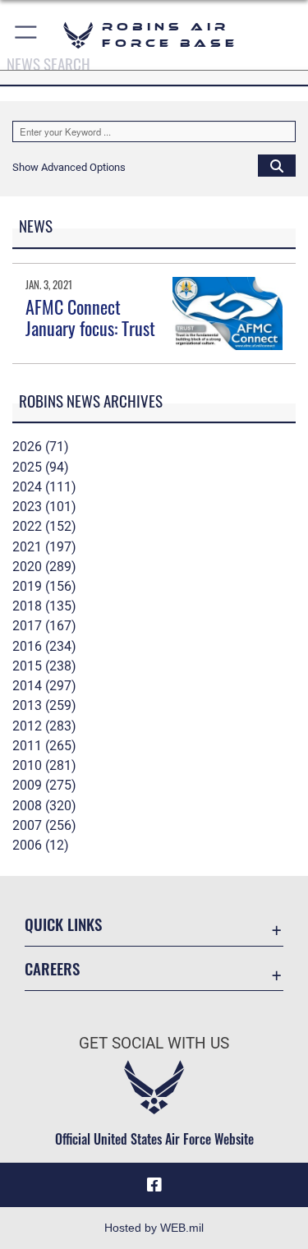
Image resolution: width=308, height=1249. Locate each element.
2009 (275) (44, 785)
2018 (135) (44, 606)
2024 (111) (44, 487)
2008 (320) (44, 805)
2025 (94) (40, 467)
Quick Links (63, 924)
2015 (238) (44, 666)
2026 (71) (40, 446)
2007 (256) (44, 825)
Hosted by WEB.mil (154, 1227)
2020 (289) (44, 566)
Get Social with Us (154, 1043)
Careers (52, 968)
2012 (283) (44, 726)
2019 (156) (44, 586)
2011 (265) (44, 746)
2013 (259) (44, 705)
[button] (26, 35)
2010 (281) (44, 765)
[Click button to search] (277, 165)
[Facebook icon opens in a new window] (154, 1185)
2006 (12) (40, 845)
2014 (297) (44, 686)
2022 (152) (44, 526)
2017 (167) (44, 626)
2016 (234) (44, 646)
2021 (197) (44, 547)
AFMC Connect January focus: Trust (90, 317)
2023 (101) (44, 506)
